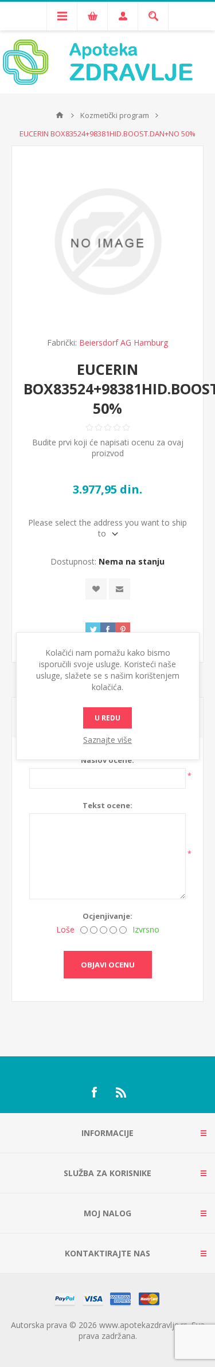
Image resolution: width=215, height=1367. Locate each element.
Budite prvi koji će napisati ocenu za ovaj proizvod (107, 448)
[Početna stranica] (59, 115)
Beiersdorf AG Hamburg (123, 342)
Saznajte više (107, 739)
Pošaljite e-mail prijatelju (119, 589)
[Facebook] (94, 1092)
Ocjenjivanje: (107, 916)
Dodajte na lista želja (96, 589)
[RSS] (121, 1092)
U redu (107, 718)
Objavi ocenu (108, 964)
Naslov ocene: (107, 760)
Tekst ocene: (107, 805)
